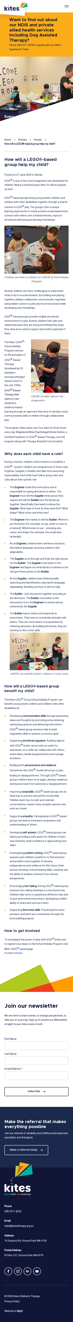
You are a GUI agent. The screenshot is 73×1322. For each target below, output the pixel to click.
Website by (13, 1311)
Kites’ (7, 948)
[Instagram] (18, 1271)
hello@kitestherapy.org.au (18, 1225)
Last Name (10, 1053)
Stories (38, 139)
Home (7, 139)
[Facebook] (8, 1271)
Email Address (13, 1068)
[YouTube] (37, 1271)
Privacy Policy (12, 1301)
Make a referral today (23, 1150)
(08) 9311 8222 (12, 1211)
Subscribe (34, 1091)
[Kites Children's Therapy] (12, 8)
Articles (22, 139)
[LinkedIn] (27, 1271)
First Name (10, 1038)
